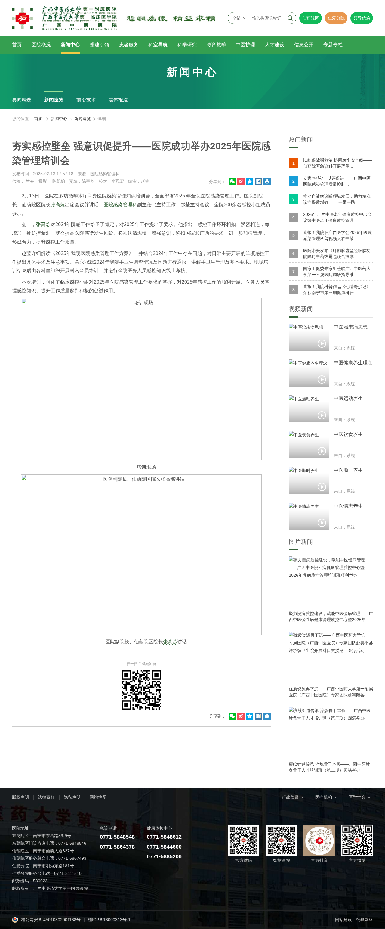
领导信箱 (361, 18)
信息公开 (303, 44)
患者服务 (128, 44)
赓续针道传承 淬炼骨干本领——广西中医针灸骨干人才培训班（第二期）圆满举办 (329, 767)
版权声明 (20, 797)
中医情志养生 (348, 505)
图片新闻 (301, 542)
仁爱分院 (336, 18)
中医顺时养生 (348, 470)
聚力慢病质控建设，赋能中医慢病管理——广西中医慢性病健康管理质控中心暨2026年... (331, 616)
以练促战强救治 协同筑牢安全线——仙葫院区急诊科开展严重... (332, 163)
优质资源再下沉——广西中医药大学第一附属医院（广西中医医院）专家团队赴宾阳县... (331, 691)
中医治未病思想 (351, 326)
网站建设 (343, 919)
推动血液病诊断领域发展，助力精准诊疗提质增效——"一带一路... (331, 199)
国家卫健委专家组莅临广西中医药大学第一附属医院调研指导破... (331, 271)
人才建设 (274, 44)
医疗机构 (323, 797)
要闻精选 (21, 99)
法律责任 (46, 797)
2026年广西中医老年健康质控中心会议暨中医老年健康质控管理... (332, 217)
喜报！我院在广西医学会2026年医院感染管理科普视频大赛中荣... (332, 235)
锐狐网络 (364, 919)
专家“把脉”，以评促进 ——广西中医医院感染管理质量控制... (331, 181)
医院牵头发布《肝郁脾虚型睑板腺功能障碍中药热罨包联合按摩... (331, 253)
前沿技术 (86, 99)
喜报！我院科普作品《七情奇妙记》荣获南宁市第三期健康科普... (331, 289)
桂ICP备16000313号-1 (109, 919)
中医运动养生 (348, 398)
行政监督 (290, 797)
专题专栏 (333, 44)
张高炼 (58, 204)
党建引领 (99, 44)
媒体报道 (118, 99)
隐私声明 (72, 797)
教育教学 (216, 44)
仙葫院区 (310, 18)
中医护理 (245, 44)
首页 (17, 44)
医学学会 (357, 797)
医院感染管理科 (120, 204)
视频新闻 (301, 309)
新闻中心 (70, 44)
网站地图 (98, 797)
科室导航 (158, 44)
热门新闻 (301, 139)
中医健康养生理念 (353, 362)
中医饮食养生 (348, 434)
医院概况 (41, 44)
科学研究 (187, 44)
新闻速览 (53, 99)
